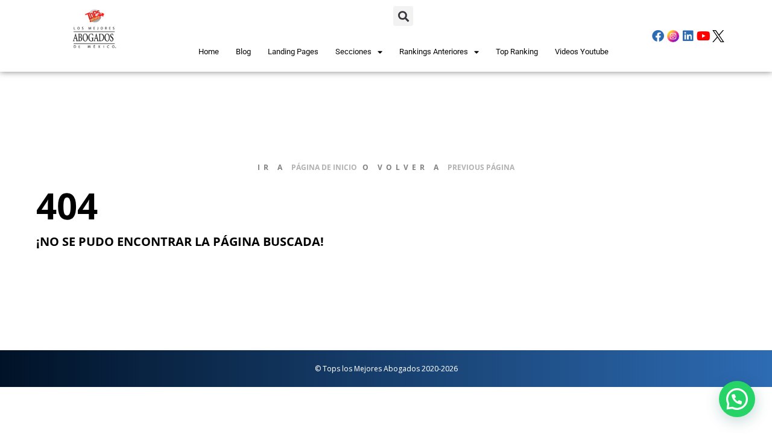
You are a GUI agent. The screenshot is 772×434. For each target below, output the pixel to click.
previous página (481, 167)
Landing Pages (293, 51)
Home (208, 51)
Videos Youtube (582, 51)
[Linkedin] (688, 36)
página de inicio (324, 167)
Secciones (353, 51)
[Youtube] (703, 36)
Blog (243, 51)
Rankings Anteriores (433, 51)
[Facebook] (658, 36)
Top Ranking (517, 51)
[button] (403, 16)
